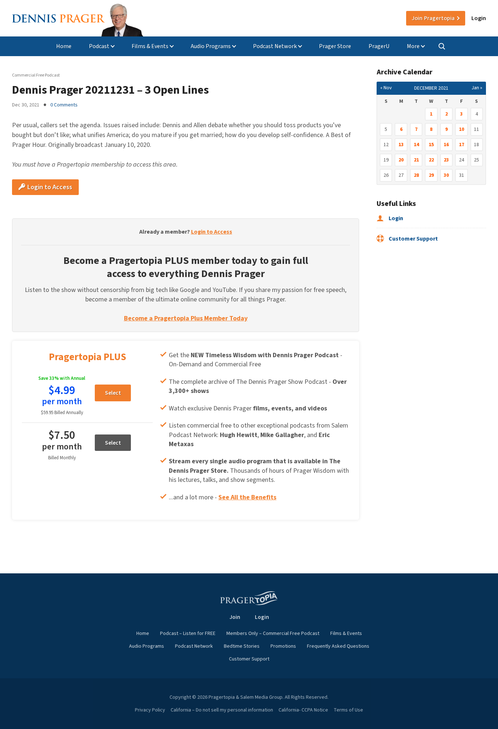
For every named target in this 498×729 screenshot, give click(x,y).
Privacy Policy (150, 710)
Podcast (99, 46)
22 (431, 160)
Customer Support (413, 239)
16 (446, 144)
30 (446, 175)
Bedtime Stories (242, 646)
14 (416, 144)
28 (416, 175)
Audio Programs (211, 46)
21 (416, 160)
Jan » (476, 87)
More (413, 46)
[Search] (442, 46)
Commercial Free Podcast (36, 75)
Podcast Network (275, 46)
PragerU (379, 46)
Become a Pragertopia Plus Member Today (186, 318)
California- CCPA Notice (303, 710)
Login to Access (49, 187)
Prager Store (335, 46)
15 (431, 144)
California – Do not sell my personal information (222, 710)
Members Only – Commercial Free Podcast (272, 633)
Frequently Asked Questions (338, 646)
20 (401, 160)
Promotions (283, 646)
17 (461, 144)
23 (446, 160)
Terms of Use (348, 710)
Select (113, 393)
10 (461, 129)
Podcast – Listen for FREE (187, 633)
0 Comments (64, 105)
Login (478, 18)
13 (401, 144)
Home (63, 46)
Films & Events (150, 46)
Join (433, 18)
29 (431, 175)
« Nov (386, 87)
